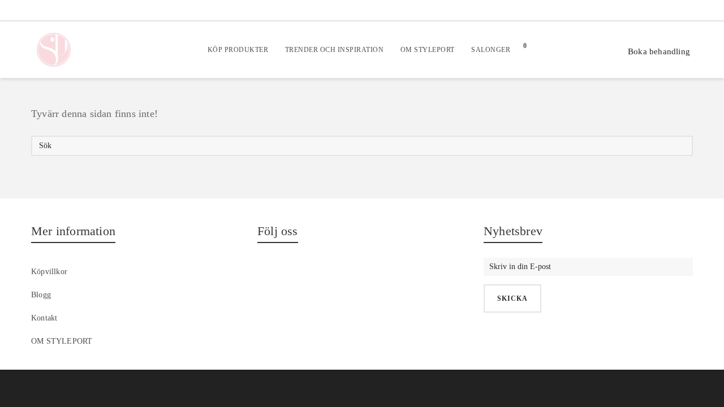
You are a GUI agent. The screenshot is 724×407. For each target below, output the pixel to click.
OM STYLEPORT (61, 341)
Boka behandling (659, 51)
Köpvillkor (49, 271)
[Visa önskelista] (563, 49)
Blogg (41, 295)
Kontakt (44, 318)
